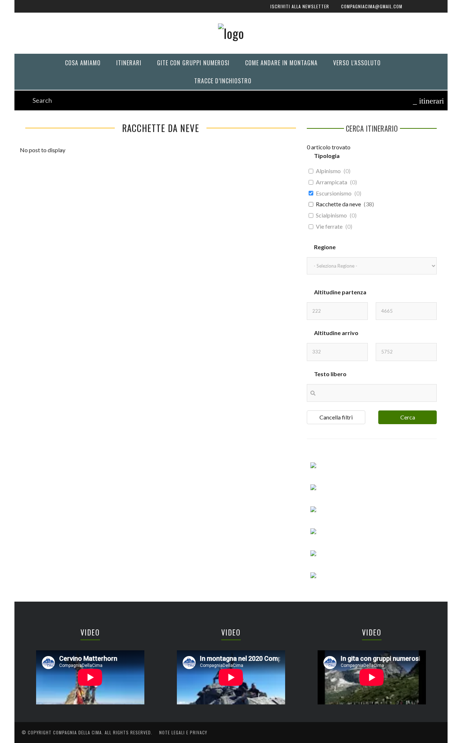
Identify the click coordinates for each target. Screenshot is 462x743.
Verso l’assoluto (46, 190)
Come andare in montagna (56, 175)
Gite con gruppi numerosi (56, 160)
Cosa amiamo (41, 131)
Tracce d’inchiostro (51, 204)
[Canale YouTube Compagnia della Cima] (227, 92)
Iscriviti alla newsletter (56, 48)
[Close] (25, 11)
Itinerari (36, 145)
